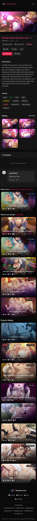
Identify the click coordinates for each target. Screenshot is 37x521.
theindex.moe (20, 508)
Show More (32, 115)
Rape (6, 104)
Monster (24, 101)
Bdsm (23, 97)
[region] (18, 21)
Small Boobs (26, 104)
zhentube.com (18, 513)
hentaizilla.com (8, 511)
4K (11, 97)
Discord (20, 495)
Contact (12, 495)
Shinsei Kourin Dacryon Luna (21, 189)
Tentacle (6, 108)
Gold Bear (29, 44)
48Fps (5, 97)
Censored (6, 101)
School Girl (15, 104)
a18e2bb (33, 518)
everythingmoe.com (9, 508)
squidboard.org (29, 508)
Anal (16, 97)
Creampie (15, 101)
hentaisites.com (28, 511)
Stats (27, 495)
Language (19, 499)
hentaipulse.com (18, 511)
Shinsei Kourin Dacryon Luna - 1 (16, 38)
